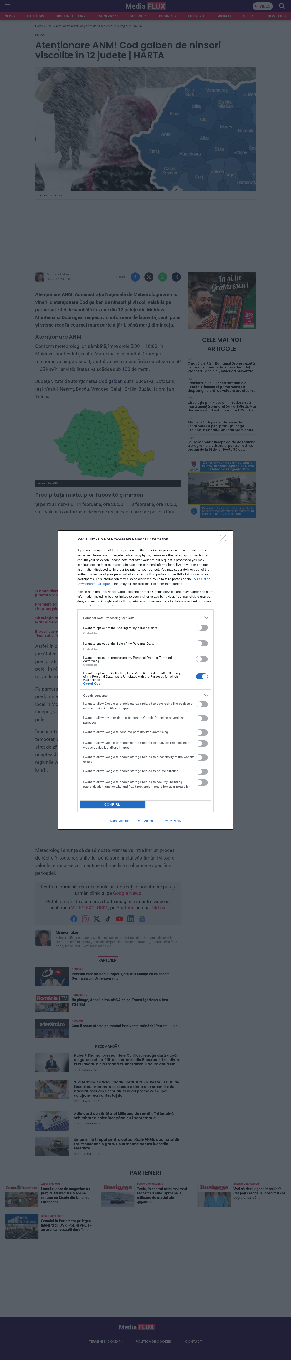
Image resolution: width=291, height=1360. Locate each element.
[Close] (224, 539)
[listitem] (145, 617)
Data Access (145, 820)
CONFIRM (112, 804)
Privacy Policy (171, 820)
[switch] (202, 628)
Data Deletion (120, 820)
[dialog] (145, 680)
